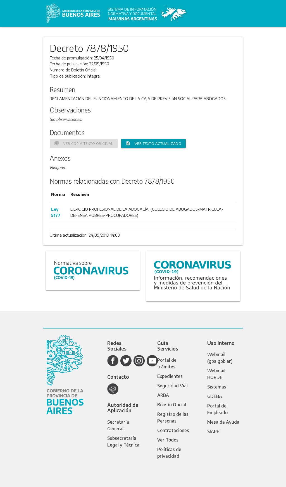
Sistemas (216, 387)
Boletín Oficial (171, 404)
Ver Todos (167, 440)
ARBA (163, 395)
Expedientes (170, 376)
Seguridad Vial (172, 385)
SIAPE (213, 431)
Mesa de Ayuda (223, 422)
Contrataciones (173, 430)
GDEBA (214, 396)
